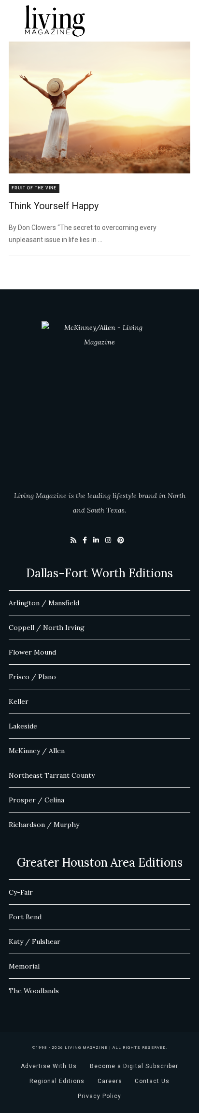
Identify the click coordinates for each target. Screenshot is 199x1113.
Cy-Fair (21, 892)
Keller (18, 701)
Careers (110, 1081)
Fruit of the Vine (34, 188)
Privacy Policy (99, 1096)
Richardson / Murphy (44, 824)
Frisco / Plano (32, 676)
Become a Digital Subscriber (134, 1066)
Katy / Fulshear (34, 941)
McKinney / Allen (37, 750)
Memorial (24, 966)
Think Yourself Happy (54, 206)
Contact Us (152, 1081)
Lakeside (23, 726)
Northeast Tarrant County (52, 775)
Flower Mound (32, 652)
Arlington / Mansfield (44, 603)
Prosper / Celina (36, 800)
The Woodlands (34, 990)
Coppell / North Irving (47, 627)
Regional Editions (57, 1081)
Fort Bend (25, 917)
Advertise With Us (49, 1066)
